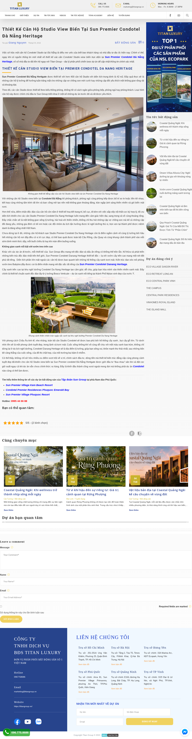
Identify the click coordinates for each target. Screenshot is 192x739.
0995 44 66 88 (19, 401)
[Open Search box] (187, 15)
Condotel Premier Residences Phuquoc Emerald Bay (37, 390)
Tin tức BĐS (49, 15)
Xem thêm (8, 510)
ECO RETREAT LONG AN (159, 274)
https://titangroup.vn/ (23, 706)
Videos (63, 15)
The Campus (153, 288)
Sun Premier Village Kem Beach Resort (29, 385)
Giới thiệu (24, 15)
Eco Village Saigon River (162, 267)
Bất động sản (125, 42)
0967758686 (19, 677)
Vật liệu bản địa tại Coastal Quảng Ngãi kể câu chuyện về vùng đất (175, 160)
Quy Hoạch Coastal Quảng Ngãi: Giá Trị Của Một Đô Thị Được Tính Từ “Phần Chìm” (174, 226)
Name (3, 575)
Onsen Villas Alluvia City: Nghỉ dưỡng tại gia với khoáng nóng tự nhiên (175, 176)
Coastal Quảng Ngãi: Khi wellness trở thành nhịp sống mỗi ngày (174, 127)
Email (3, 590)
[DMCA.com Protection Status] (109, 735)
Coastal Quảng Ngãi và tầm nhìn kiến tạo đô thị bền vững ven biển (174, 210)
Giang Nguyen (17, 42)
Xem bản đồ (83, 664)
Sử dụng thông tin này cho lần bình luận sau (22, 612)
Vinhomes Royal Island (160, 302)
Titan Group (88, 735)
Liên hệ (110, 15)
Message (5, 547)
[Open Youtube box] (179, 15)
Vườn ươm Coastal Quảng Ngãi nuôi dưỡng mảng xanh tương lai (176, 193)
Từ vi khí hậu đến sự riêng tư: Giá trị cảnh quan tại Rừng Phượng (174, 143)
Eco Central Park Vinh (160, 281)
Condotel (138, 366)
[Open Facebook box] (170, 15)
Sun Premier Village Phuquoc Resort (28, 394)
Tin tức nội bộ (77, 15)
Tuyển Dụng (124, 15)
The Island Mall (156, 309)
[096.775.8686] (7, 732)
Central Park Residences (162, 295)
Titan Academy (95, 15)
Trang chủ (10, 15)
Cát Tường (8, 499)
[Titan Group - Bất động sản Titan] (20, 6)
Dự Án (36, 15)
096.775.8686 (103, 7)
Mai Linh (69, 499)
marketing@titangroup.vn (133, 7)
